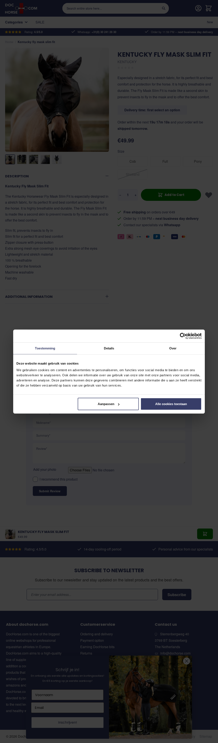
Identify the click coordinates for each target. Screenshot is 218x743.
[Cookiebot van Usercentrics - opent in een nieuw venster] (183, 336)
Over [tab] (172, 348)
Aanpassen (106, 404)
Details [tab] (109, 348)
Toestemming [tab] (45, 348)
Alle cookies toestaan (171, 404)
